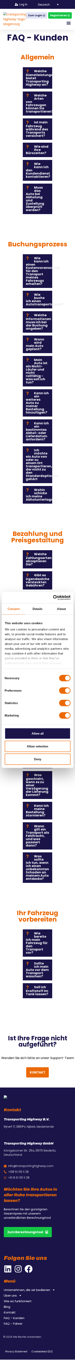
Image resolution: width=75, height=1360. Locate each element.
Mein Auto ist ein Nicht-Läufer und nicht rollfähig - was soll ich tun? (36, 371)
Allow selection (37, 746)
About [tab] (61, 608)
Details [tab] (37, 608)
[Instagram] (18, 1269)
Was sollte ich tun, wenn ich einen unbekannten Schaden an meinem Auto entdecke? (37, 867)
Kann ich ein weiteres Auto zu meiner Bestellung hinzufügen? (37, 403)
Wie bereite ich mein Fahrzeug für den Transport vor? (37, 943)
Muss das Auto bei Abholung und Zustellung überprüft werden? (35, 198)
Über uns (10, 1296)
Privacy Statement (16, 1351)
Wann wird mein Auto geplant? (35, 344)
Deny (37, 759)
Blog (7, 1307)
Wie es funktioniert (18, 1301)
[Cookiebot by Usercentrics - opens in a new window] (53, 597)
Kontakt (10, 1312)
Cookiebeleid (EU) (42, 1351)
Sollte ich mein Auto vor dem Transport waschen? (37, 970)
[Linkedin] (8, 1269)
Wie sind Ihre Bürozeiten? (37, 149)
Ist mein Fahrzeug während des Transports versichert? (37, 129)
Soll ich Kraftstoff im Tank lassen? (37, 990)
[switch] (64, 690)
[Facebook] (29, 1269)
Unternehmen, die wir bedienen (27, 1290)
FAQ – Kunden (14, 1318)
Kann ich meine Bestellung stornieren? (37, 810)
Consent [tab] (14, 608)
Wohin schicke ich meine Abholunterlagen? (41, 495)
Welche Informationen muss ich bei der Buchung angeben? (38, 322)
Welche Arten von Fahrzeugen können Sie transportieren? (39, 103)
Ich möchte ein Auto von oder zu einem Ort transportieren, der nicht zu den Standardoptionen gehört (42, 464)
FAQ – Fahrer (13, 1324)
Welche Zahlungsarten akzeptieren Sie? (39, 559)
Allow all (38, 733)
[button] (46, 4)
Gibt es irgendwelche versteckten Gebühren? (37, 580)
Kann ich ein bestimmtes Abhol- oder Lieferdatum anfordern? (37, 431)
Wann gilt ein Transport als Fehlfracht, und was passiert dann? (37, 836)
